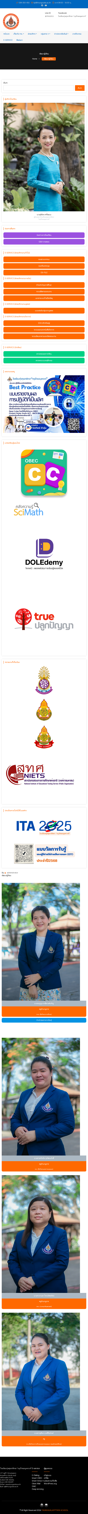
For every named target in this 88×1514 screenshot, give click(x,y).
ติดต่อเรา (19, 40)
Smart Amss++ (38, 1481)
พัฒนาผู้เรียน (49, 59)
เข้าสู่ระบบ (47, 1475)
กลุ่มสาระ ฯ (45, 34)
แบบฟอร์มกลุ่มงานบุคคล (44, 311)
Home (34, 59)
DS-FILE (44, 272)
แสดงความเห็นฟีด (50, 1481)
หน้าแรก (6, 34)
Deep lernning (38, 1489)
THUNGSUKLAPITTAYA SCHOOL (54, 1510)
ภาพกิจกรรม (76, 34)
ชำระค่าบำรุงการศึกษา (44, 285)
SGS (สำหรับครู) (44, 323)
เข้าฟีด (46, 1478)
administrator (12, 873)
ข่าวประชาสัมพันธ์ (60, 34)
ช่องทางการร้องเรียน (44, 235)
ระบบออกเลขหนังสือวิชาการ (44, 330)
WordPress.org (50, 1483)
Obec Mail (36, 1483)
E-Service (7, 40)
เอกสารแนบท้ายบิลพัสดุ (44, 298)
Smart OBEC (37, 1478)
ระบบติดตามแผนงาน (44, 291)
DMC (34, 1486)
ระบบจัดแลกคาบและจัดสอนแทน (44, 336)
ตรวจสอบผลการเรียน (44, 354)
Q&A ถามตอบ (44, 242)
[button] (41, 942)
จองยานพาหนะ (44, 259)
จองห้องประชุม (44, 266)
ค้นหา (5, 83)
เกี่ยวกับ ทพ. (18, 34)
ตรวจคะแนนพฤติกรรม (44, 360)
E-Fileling (35, 1475)
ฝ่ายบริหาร (31, 34)
